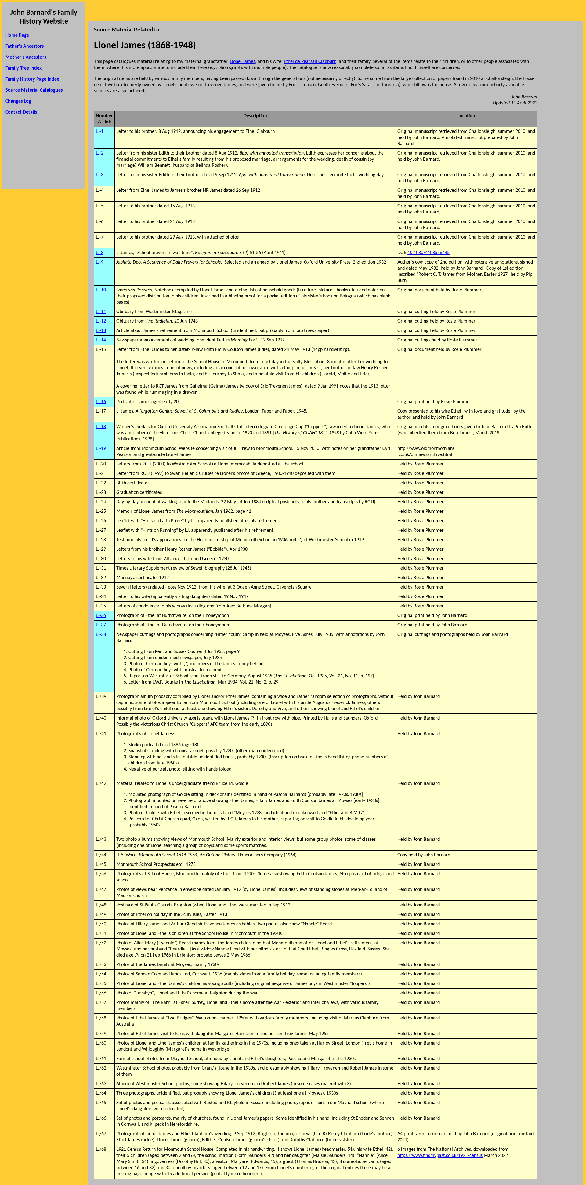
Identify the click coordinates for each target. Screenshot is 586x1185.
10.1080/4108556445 (428, 252)
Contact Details (21, 112)
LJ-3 (99, 175)
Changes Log (18, 101)
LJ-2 (99, 153)
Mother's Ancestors (25, 57)
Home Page (17, 35)
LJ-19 (101, 448)
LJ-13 (101, 330)
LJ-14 (101, 340)
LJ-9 (99, 262)
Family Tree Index (23, 68)
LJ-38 (101, 634)
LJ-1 (99, 131)
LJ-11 (101, 311)
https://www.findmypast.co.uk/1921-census (440, 1155)
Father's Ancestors (24, 46)
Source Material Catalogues (34, 90)
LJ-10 (101, 290)
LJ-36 (101, 615)
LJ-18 (101, 427)
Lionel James (242, 61)
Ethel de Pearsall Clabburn (310, 61)
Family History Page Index (32, 79)
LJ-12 (101, 321)
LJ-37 (101, 625)
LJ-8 (99, 252)
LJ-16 (101, 401)
